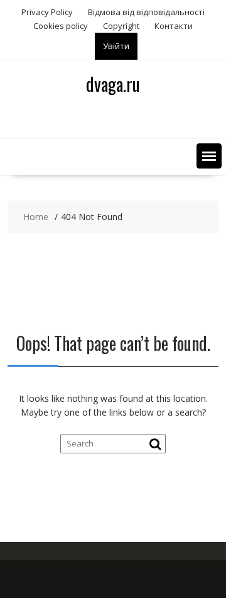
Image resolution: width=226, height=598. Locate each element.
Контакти (173, 25)
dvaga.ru (113, 84)
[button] (209, 156)
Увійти (116, 46)
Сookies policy (60, 25)
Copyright (121, 25)
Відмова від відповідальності (146, 12)
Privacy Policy (47, 12)
